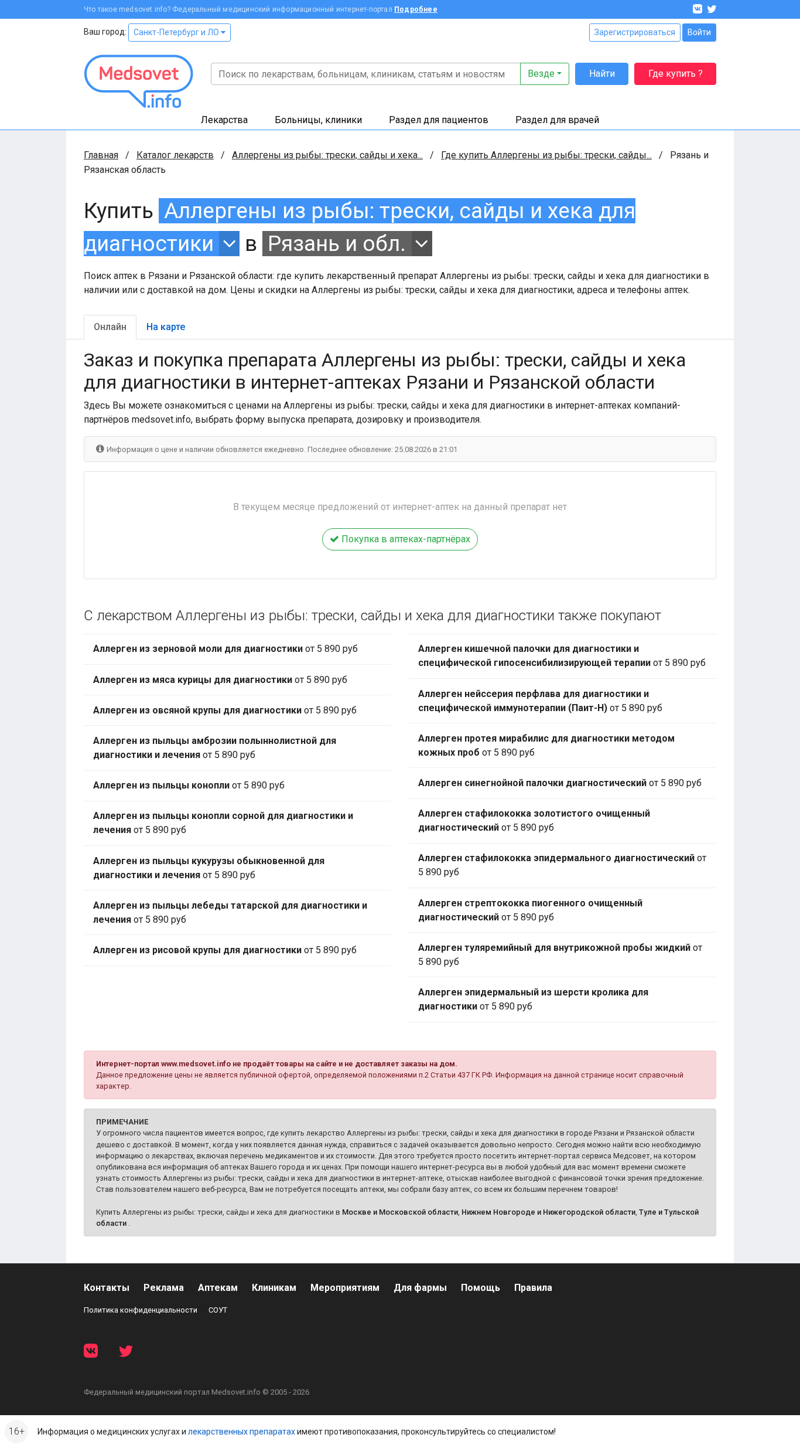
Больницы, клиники (318, 119)
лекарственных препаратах (241, 1431)
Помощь (480, 1287)
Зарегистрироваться (634, 32)
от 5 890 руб (225, 648)
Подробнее (415, 9)
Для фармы (420, 1287)
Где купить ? (675, 73)
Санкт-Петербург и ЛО (177, 32)
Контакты (106, 1287)
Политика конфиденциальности (140, 1310)
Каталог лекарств (175, 155)
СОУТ (217, 1310)
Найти (602, 73)
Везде (541, 73)
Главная (101, 155)
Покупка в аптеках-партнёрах (404, 539)
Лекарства (224, 119)
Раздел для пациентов (438, 119)
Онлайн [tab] (110, 326)
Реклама (163, 1287)
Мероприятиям (345, 1287)
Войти (699, 32)
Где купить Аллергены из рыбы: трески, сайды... (546, 155)
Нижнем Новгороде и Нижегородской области (548, 1212)
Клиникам (274, 1287)
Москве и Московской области (400, 1212)
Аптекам (218, 1287)
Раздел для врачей (557, 119)
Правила (533, 1287)
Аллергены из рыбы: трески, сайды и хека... (327, 155)
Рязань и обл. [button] (337, 243)
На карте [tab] (165, 326)
